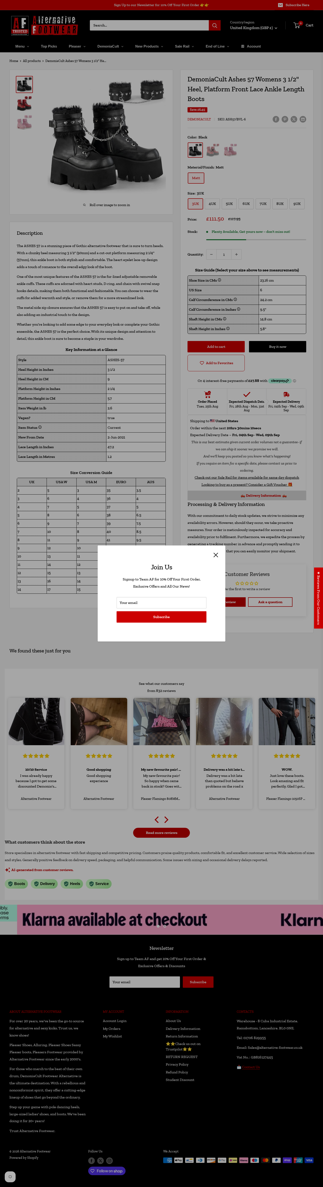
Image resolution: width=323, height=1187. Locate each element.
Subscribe (161, 617)
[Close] (216, 554)
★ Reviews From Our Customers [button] (318, 598)
